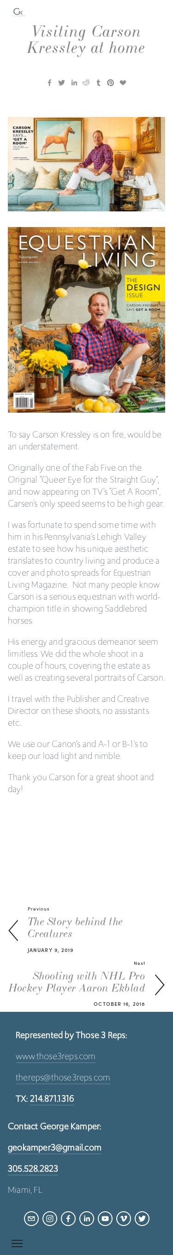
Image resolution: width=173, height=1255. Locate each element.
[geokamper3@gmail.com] (31, 1218)
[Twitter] (142, 1218)
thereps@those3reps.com (63, 1077)
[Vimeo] (123, 1218)
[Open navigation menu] (17, 1243)
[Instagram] (49, 1218)
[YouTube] (105, 1218)
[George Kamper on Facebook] (68, 1218)
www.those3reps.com (56, 1056)
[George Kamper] (86, 1218)
